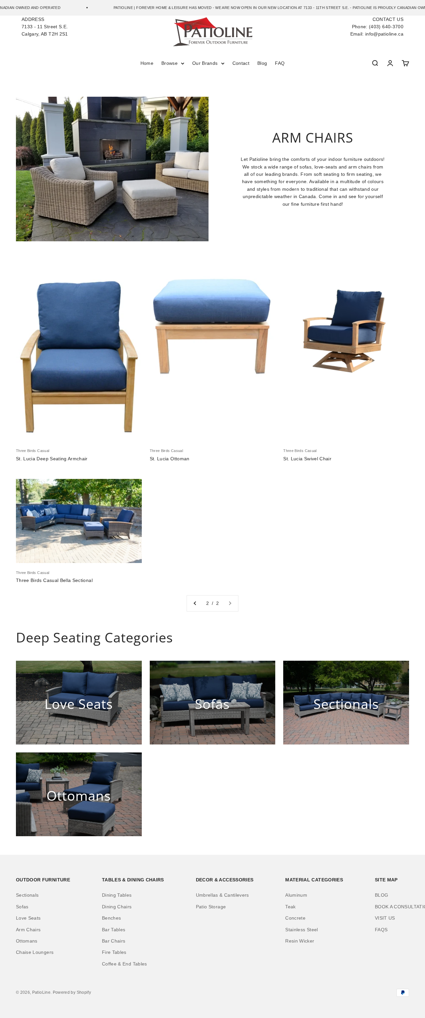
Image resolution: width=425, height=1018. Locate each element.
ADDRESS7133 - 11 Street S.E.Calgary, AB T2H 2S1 (45, 27)
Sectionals (27, 895)
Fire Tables (114, 952)
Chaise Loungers (34, 952)
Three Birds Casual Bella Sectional (54, 580)
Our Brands (205, 63)
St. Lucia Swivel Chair (307, 458)
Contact (240, 63)
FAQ (280, 63)
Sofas (22, 906)
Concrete (295, 918)
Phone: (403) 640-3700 (377, 26)
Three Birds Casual (32, 451)
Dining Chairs (117, 906)
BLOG (381, 895)
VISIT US (385, 918)
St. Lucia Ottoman (170, 458)
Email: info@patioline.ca (376, 34)
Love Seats (28, 918)
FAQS (381, 929)
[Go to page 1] (195, 603)
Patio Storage (211, 906)
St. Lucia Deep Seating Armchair (52, 458)
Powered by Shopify (72, 992)
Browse (169, 63)
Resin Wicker (299, 941)
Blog (262, 63)
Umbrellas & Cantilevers (222, 895)
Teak (290, 906)
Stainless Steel (301, 929)
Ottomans (27, 941)
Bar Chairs (114, 941)
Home (146, 63)
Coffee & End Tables (124, 963)
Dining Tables (117, 895)
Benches (111, 918)
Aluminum (296, 895)
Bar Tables (114, 929)
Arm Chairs (28, 929)
